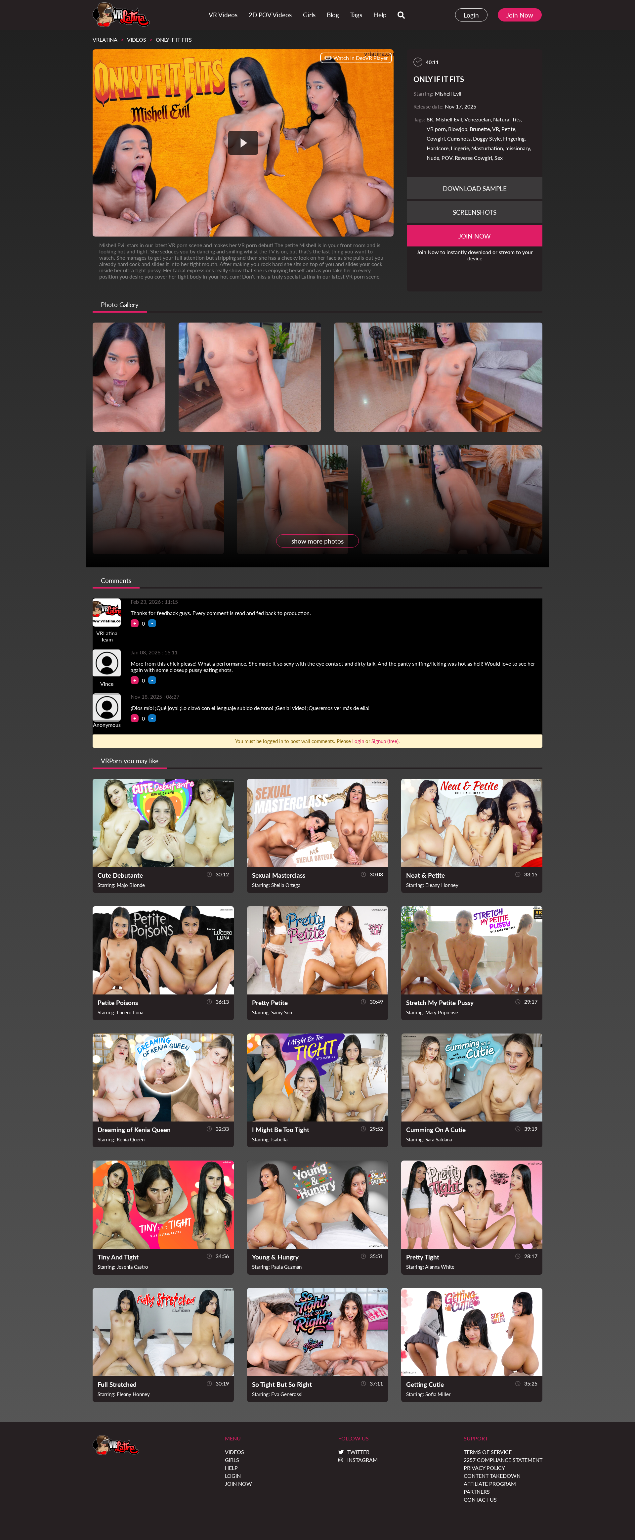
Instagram (362, 1460)
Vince (106, 684)
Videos (136, 39)
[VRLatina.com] (121, 15)
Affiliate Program (490, 1483)
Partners (477, 1491)
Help (231, 1468)
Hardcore (437, 148)
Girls (232, 1460)
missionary (517, 148)
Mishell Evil (449, 119)
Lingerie (460, 148)
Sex (498, 157)
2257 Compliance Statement (503, 1460)
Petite (508, 129)
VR (495, 129)
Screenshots (474, 212)
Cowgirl (436, 138)
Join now (474, 236)
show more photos (317, 541)
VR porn (436, 129)
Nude (433, 157)
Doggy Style (487, 138)
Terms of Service (488, 1452)
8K (430, 119)
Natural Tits (507, 119)
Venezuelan (477, 119)
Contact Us (480, 1499)
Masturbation (487, 148)
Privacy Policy (484, 1468)
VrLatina (105, 39)
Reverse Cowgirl (473, 157)
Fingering (514, 138)
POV (447, 157)
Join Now (519, 15)
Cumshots (459, 138)
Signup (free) (385, 741)
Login (471, 15)
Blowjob (457, 129)
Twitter (358, 1452)
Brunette (480, 129)
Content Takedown (492, 1476)
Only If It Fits (174, 39)
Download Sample (475, 188)
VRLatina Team (106, 636)
